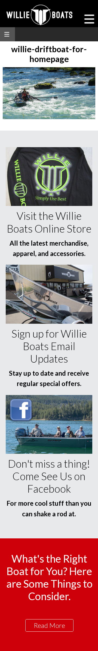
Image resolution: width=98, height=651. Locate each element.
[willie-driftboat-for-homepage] (49, 117)
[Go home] (40, 15)
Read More (49, 625)
